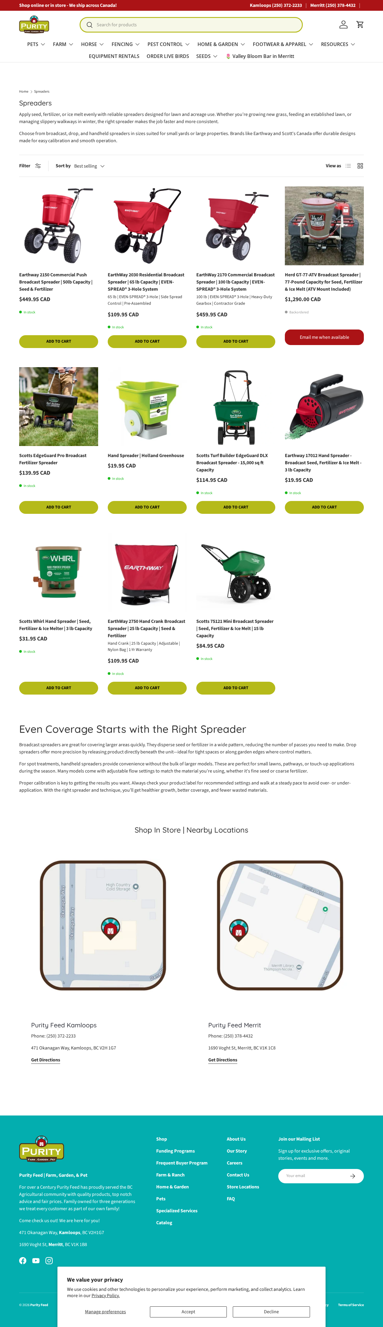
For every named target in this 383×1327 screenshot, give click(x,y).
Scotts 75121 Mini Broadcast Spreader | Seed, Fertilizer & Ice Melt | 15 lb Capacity (234, 628)
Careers (234, 1163)
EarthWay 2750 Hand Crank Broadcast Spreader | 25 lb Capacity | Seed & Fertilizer (146, 628)
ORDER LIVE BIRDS (168, 56)
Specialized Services (176, 1211)
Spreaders (41, 92)
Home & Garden (172, 1187)
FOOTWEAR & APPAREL (279, 44)
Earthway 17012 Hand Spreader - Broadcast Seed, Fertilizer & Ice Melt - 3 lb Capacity (323, 462)
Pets (160, 1199)
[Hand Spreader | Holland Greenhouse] (147, 406)
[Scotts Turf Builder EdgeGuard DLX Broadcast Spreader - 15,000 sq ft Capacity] (235, 406)
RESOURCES (334, 44)
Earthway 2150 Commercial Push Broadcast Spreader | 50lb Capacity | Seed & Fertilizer (55, 282)
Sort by (63, 166)
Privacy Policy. (106, 1295)
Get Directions (45, 1060)
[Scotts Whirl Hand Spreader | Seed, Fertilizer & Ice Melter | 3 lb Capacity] (58, 572)
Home (23, 92)
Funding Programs (175, 1151)
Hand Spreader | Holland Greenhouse (146, 455)
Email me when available (324, 337)
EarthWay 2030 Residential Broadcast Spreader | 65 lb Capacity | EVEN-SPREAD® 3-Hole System (146, 282)
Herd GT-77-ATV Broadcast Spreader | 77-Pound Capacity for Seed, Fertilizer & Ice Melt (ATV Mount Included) (323, 282)
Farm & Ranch (170, 1175)
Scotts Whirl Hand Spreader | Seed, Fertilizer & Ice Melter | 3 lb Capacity (55, 625)
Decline (271, 1311)
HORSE (89, 44)
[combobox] (191, 25)
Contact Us (238, 1175)
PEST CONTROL (165, 44)
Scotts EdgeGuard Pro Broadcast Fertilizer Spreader (52, 459)
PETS (32, 44)
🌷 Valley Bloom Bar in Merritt (259, 56)
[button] (360, 24)
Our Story (237, 1151)
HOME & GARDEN (217, 44)
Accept (188, 1311)
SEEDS (203, 56)
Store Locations (243, 1187)
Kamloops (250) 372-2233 (276, 5)
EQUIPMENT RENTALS (114, 56)
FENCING (122, 44)
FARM (59, 44)
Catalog (164, 1222)
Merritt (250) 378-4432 (332, 5)
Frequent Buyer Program (182, 1163)
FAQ (231, 1199)
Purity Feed (39, 1305)
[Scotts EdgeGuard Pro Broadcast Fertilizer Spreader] (58, 406)
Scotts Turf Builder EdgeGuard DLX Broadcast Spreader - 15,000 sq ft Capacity (232, 462)
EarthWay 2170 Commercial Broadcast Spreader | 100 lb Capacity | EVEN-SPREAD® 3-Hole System (235, 282)
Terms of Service (351, 1305)
